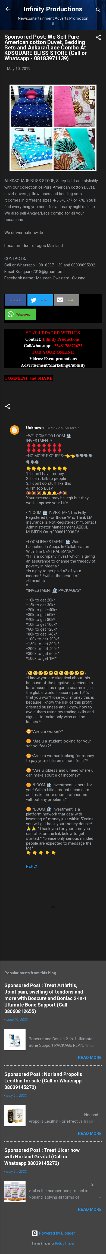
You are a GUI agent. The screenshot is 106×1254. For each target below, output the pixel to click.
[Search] (98, 11)
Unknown (35, 427)
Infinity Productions (53, 9)
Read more (90, 1057)
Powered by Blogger (56, 1233)
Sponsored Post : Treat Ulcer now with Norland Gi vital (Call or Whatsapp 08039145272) (42, 1156)
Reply (31, 866)
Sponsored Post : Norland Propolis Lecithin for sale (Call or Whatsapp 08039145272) (43, 1080)
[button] (98, 38)
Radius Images (64, 1243)
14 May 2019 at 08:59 (62, 428)
